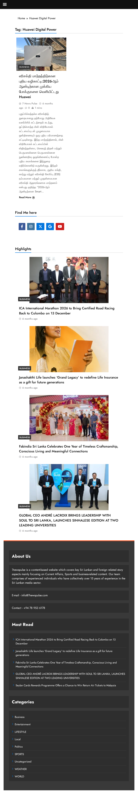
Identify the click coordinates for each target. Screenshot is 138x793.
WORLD (19, 776)
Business (24, 67)
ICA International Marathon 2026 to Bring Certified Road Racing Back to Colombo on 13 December (66, 310)
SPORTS (19, 754)
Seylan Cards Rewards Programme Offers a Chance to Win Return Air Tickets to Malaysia (66, 685)
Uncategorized (23, 762)
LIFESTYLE (20, 732)
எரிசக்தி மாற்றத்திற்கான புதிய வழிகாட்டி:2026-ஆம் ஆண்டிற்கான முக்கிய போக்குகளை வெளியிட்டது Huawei (39, 86)
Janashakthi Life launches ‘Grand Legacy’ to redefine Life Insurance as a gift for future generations (68, 380)
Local (17, 739)
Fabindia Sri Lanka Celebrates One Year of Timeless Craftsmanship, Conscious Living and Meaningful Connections (68, 449)
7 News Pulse (29, 103)
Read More (25, 197)
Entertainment (23, 724)
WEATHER (21, 769)
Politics (19, 747)
